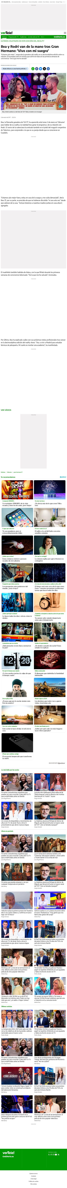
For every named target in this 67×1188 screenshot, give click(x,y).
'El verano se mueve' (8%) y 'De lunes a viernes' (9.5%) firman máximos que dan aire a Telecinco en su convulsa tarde (49, 998)
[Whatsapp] (32, 68)
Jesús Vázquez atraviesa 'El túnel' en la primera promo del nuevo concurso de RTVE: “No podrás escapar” (16, 1116)
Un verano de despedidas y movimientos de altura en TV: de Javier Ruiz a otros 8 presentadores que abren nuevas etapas (16, 823)
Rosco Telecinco (46, 1)
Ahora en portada (7, 831)
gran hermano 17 (18, 472)
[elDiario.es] (8, 1156)
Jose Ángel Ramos (6, 798)
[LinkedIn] (48, 68)
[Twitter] (44, 68)
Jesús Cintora (52, 1)
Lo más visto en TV (33, 37)
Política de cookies (33, 1181)
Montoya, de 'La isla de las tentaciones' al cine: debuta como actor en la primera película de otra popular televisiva (15, 970)
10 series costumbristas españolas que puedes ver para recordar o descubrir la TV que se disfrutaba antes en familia (16, 794)
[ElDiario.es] (59, 37)
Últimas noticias (6, 1006)
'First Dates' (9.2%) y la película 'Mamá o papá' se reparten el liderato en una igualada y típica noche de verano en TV (49, 970)
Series (42, 37)
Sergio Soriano (38, 798)
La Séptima (40, 1)
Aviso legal (33, 1178)
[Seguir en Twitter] (49, 1154)
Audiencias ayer (25, 1)
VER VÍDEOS (6, 410)
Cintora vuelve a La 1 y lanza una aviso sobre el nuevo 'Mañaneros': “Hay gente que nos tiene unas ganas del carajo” (49, 913)
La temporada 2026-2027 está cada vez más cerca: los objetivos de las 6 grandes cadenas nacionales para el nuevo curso (16, 1031)
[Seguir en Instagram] (53, 1154)
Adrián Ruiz (37, 916)
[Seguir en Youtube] (56, 1154)
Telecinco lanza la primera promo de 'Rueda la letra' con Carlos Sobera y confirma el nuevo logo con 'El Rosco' (17, 913)
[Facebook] (36, 68)
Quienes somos (33, 1173)
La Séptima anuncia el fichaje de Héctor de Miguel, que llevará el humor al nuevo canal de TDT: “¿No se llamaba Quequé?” (49, 823)
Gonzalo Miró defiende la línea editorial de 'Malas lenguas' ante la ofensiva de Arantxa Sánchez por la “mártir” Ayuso (49, 794)
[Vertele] (8, 1152)
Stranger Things (59, 1)
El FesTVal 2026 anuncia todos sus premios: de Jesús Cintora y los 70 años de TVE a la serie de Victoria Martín (49, 941)
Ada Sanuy (4, 886)
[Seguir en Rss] (58, 1154)
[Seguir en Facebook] (51, 1154)
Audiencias (23, 37)
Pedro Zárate (37, 974)
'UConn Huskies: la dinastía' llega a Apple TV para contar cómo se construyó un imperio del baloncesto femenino (16, 1088)
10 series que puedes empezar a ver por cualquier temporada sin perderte (14, 883)
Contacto (33, 1176)
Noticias (4, 37)
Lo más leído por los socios (10, 770)
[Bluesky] (40, 68)
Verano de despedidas (33, 1)
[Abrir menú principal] (65, 33)
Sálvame (9, 472)
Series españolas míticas (16, 1)
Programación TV (13, 37)
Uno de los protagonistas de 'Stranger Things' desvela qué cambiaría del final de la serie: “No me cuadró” (49, 1059)
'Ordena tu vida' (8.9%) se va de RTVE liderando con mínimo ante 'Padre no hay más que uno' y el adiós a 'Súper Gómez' (15, 998)
